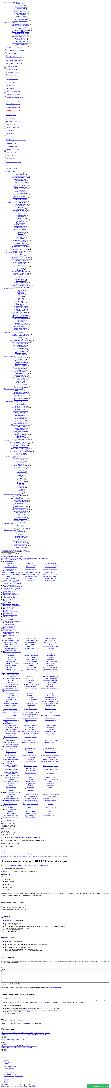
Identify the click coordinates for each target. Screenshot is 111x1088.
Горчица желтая (20, 462)
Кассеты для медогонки (21, 324)
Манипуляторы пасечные (20, 423)
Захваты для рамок (20, 339)
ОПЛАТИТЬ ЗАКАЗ (27, 558)
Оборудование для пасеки (12, 401)
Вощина (20, 173)
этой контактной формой (53, 987)
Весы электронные (20, 364)
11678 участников (16, 843)
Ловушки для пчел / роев (20, 411)
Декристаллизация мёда (20, 367)
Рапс (20, 484)
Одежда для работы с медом (20, 373)
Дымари (20, 337)
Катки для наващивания (20, 194)
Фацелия (20, 490)
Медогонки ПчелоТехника (20, 317)
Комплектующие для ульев (20, 36)
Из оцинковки (20, 321)
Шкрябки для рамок (21, 188)
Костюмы (20, 5)
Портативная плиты (21, 406)
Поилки (20, 526)
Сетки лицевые (20, 14)
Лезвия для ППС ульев (12, 149)
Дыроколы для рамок (20, 185)
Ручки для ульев (10, 124)
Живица (20, 534)
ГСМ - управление (20, 428)
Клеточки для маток (20, 260)
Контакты (7, 1060)
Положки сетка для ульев (13, 107)
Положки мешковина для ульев (15, 101)
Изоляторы (20, 256)
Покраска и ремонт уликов (20, 43)
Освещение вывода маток (20, 273)
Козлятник (21, 475)
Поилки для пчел (20, 412)
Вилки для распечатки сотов (20, 335)
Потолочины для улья (12, 111)
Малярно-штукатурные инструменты (21, 451)
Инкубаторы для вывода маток (21, 259)
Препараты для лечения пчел (12, 202)
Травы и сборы (20, 547)
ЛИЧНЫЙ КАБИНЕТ (7, 558)
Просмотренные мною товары (12, 819)
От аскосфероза (20, 207)
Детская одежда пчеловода (20, 21)
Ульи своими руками (21, 35)
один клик (28, 1011)
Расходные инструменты (20, 445)
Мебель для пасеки (20, 422)
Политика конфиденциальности (13, 1076)
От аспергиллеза (21, 218)
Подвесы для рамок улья (13, 91)
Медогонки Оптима (20, 323)
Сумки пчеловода (20, 16)
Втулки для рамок (20, 184)
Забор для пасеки (21, 437)
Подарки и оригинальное (20, 520)
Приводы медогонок (20, 329)
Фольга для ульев (11, 143)
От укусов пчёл (20, 241)
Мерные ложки (20, 382)
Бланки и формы (21, 517)
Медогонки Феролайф (20, 318)
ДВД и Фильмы (20, 495)
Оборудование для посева (20, 458)
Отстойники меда (20, 368)
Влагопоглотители (11, 75)
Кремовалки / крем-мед (20, 386)
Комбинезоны (20, 3)
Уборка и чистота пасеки (20, 434)
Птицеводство (8, 523)
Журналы (21, 514)
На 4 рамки (20, 293)
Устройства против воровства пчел (16, 140)
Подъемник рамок (20, 199)
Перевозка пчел (20, 426)
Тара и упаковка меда (20, 357)
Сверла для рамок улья (20, 187)
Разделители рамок (20, 201)
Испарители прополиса (21, 400)
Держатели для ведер (20, 387)
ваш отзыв (31, 1023)
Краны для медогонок (20, 326)
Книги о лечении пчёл (20, 500)
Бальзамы (20, 531)
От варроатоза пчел (20, 205)
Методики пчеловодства (20, 505)
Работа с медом (8, 356)
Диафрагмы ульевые (12, 79)
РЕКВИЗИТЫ (25, 559)
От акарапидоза (20, 215)
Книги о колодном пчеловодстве (20, 498)
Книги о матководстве (20, 501)
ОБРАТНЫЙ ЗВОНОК (7, 556)
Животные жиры (20, 536)
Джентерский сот (20, 254)
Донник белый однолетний (21, 467)
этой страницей (44, 1002)
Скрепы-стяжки (10, 133)
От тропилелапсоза (20, 213)
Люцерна (20, 478)
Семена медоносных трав (11, 456)
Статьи (6, 1080)
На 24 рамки (20, 301)
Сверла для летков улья (12, 127)
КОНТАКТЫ (19, 556)
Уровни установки (20, 41)
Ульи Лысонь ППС (20, 27)
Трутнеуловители (21, 284)
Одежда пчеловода (9, 2)
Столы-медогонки (20, 331)
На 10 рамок (20, 298)
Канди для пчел (20, 223)
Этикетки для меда (20, 365)
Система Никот (20, 281)
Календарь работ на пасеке (21, 497)
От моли (20, 234)
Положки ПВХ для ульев (13, 104)
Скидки (6, 1070)
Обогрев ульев (10, 85)
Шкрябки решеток (20, 353)
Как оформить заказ (10, 1066)
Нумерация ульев (20, 38)
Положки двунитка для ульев (14, 97)
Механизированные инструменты (20, 442)
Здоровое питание (20, 537)
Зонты (21, 403)
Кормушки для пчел (20, 409)
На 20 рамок (20, 299)
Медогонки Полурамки (21, 306)
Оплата (6, 1063)
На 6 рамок (20, 295)
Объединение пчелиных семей (21, 246)
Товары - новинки (8, 820)
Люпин (21, 476)
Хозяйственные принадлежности (21, 448)
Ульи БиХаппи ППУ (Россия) (20, 30)
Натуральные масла (20, 542)
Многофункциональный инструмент (21, 340)
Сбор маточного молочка (20, 395)
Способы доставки (6, 920)
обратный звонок (32, 1010)
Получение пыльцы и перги (20, 396)
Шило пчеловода (21, 351)
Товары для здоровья (10, 530)
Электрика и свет (21, 453)
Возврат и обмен (9, 1068)
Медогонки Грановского (20, 313)
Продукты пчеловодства (20, 545)
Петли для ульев (10, 88)
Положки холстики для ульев (14, 94)
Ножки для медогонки (20, 328)
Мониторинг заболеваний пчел (20, 248)
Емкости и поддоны (20, 375)
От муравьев (20, 235)
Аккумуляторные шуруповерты (20, 439)
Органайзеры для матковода (20, 271)
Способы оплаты (6, 941)
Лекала (21, 190)
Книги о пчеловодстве (20, 511)
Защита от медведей (21, 231)
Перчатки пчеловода (20, 11)
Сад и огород (20, 454)
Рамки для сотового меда (20, 393)
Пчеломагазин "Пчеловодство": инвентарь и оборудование (18, 1086)
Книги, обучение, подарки (12, 494)
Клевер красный (21, 473)
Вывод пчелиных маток (11, 252)
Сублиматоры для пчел (20, 227)
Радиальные (20, 310)
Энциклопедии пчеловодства (20, 509)
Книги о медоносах (20, 512)
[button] (98, 1086)
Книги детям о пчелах (20, 519)
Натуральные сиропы (20, 544)
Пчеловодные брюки (20, 13)
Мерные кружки (21, 379)
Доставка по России (10, 1074)
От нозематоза (20, 212)
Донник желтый (20, 469)
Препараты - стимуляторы (20, 210)
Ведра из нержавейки (20, 359)
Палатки (20, 417)
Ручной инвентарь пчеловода (13, 332)
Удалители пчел (10, 137)
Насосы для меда (21, 376)
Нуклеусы (20, 270)
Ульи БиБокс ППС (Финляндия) (20, 28)
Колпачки (20, 263)
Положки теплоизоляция (59, 856)
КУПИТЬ (4, 1037)
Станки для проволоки (20, 176)
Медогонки (7, 288)
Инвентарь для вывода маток (20, 257)
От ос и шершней (21, 238)
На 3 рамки (20, 292)
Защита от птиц (20, 243)
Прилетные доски (11, 115)
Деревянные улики (20, 33)
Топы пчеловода (20, 18)
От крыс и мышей (20, 232)
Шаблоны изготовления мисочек (20, 285)
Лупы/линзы (20, 265)
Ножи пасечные (20, 343)
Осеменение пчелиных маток (20, 274)
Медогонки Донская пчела (20, 315)
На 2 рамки (20, 290)
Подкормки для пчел (20, 224)
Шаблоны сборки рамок (21, 179)
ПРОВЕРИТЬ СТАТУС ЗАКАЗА (10, 559)
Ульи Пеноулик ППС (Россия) (20, 24)
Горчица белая (20, 461)
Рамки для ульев (20, 174)
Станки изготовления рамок (20, 177)
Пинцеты (20, 276)
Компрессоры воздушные (20, 431)
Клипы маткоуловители (20, 262)
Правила (6, 1062)
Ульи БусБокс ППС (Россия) (20, 32)
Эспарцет (21, 492)
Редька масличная (20, 487)
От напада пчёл (20, 237)
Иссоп (21, 470)
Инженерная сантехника (20, 447)
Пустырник (20, 483)
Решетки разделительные (13, 121)
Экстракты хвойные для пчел (20, 229)
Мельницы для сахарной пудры (20, 425)
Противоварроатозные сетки (20, 240)
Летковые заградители (12, 82)
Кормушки (20, 525)
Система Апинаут (20, 279)
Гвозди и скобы (20, 193)
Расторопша (20, 486)
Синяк (21, 489)
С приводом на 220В (20, 309)
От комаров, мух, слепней (20, 249)
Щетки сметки (20, 354)
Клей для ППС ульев (12, 146)
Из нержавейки (20, 320)
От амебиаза (20, 216)
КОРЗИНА (17, 558)
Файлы (21, 522)
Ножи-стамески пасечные (20, 345)
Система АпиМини (20, 277)
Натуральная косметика (20, 541)
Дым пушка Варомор (20, 245)
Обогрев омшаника (20, 415)
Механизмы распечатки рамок (20, 371)
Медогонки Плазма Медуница (20, 312)
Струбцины (20, 436)
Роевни (20, 414)
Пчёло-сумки (21, 384)
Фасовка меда (20, 370)
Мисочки (20, 268)
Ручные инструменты (20, 443)
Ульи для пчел (8, 22)
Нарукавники (21, 8)
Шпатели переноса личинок (20, 287)
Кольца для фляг (21, 381)
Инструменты (8, 440)
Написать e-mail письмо (8, 823)
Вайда (21, 459)
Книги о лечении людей (20, 516)
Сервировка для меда (20, 392)
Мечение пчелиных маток (20, 267)
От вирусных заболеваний (21, 204)
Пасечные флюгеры (20, 404)
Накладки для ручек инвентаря (21, 342)
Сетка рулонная (10, 130)
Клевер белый (21, 472)
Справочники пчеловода (20, 508)
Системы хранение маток (20, 282)
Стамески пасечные (20, 350)
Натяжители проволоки (20, 198)
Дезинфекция (20, 221)
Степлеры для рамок (20, 196)
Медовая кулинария (21, 503)
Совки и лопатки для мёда (20, 348)
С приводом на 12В (20, 307)
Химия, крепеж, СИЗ (20, 450)
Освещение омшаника (20, 420)
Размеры (6, 1079)
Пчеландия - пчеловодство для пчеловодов (26, 837)
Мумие (20, 539)
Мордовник (20, 479)
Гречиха (20, 464)
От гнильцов (20, 209)
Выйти (6, 1082)
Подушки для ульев (20, 46)
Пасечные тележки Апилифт (20, 407)
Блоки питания (20, 429)
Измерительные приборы (20, 378)
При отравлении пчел (20, 226)
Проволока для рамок (20, 182)
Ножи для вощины (20, 180)
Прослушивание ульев (20, 418)
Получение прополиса (20, 398)
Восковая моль (20, 533)
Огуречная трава (21, 481)
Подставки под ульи (20, 39)
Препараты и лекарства (21, 528)
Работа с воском (20, 390)
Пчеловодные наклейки (21, 506)
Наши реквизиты (6, 828)
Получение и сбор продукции (13, 389)
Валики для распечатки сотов (20, 334)
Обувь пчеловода (20, 10)
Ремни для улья (10, 118)
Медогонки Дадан (20, 303)
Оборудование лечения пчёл (20, 251)
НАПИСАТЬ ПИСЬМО (41, 558)
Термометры (20, 433)
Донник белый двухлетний (21, 465)
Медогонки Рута (20, 304)
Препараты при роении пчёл (20, 220)
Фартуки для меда (20, 19)
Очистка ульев (20, 346)
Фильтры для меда (20, 360)
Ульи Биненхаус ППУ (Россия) (20, 25)
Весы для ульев (20, 44)
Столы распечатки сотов (20, 362)
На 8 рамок (20, 296)
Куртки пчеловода (20, 7)
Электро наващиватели (20, 191)
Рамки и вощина (9, 171)
